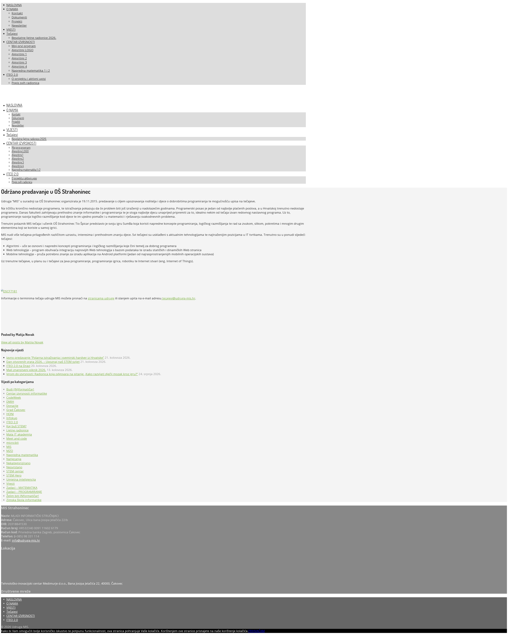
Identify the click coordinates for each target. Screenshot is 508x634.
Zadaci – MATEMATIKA (21, 488)
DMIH (10, 402)
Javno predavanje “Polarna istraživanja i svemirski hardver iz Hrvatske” (55, 358)
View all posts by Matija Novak (22, 342)
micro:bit (12, 443)
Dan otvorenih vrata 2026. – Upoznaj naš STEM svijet (43, 362)
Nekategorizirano (18, 463)
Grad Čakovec (15, 410)
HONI (10, 414)
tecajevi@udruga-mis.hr (178, 298)
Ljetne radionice (17, 430)
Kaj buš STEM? (16, 426)
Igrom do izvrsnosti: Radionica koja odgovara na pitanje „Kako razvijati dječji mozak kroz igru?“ (72, 374)
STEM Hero (13, 475)
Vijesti (10, 483)
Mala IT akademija (19, 434)
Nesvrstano (14, 467)
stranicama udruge (101, 298)
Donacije (12, 406)
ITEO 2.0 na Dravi (18, 366)
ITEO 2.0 (12, 422)
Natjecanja (13, 459)
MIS (8, 447)
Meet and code (16, 438)
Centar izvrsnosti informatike (26, 393)
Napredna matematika (22, 455)
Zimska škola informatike (23, 500)
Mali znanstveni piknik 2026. (26, 370)
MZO (9, 451)
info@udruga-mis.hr (26, 540)
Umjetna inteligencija (21, 479)
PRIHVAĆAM (256, 631)
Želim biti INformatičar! (22, 496)
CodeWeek (13, 397)
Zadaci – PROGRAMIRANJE (24, 492)
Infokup (11, 418)
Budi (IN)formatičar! (20, 389)
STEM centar (15, 471)
